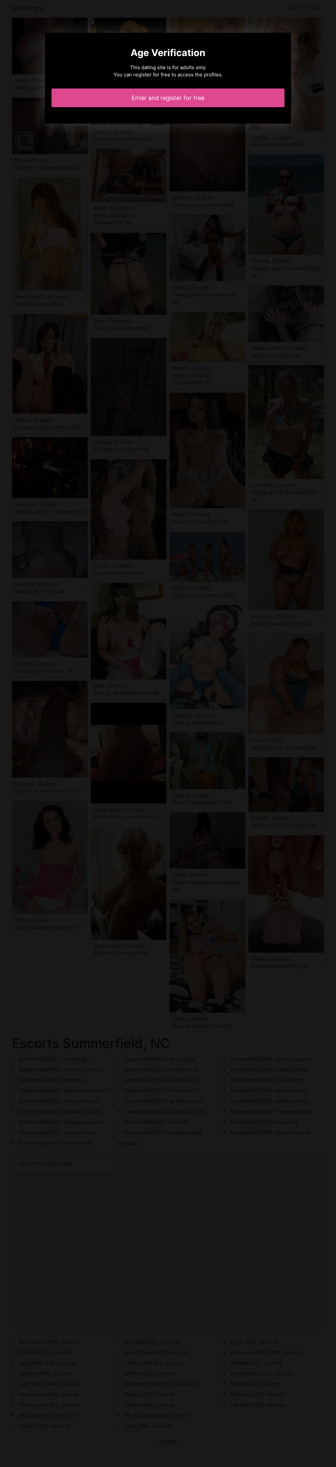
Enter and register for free (168, 97)
